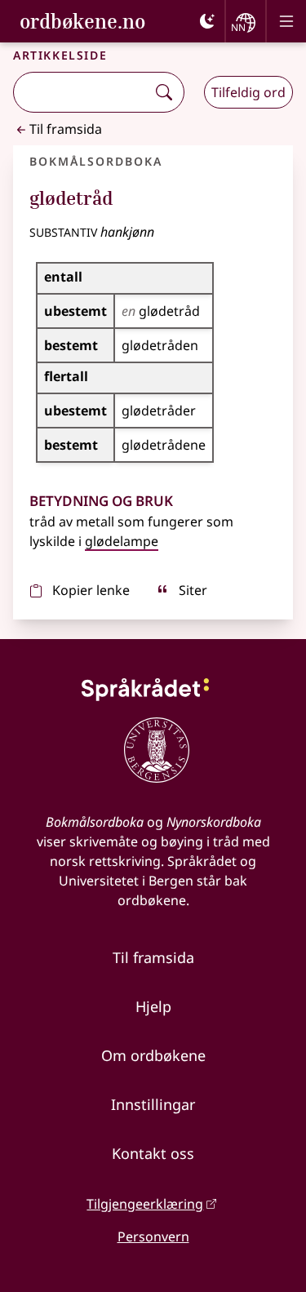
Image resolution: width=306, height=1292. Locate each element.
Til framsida (65, 129)
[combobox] (81, 92)
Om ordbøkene (153, 1055)
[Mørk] (207, 21)
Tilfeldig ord (248, 92)
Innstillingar (153, 1104)
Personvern (153, 1236)
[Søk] (164, 92)
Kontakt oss (153, 1153)
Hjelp (153, 1006)
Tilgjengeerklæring (144, 1204)
